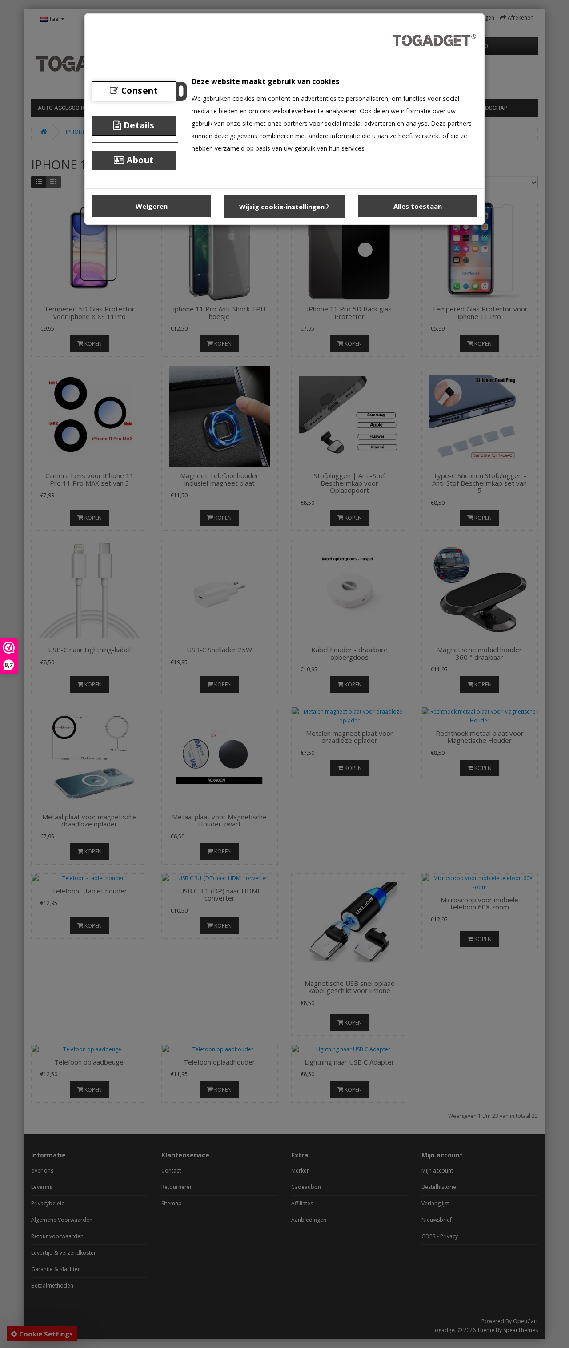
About (139, 160)
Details (137, 125)
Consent (138, 90)
